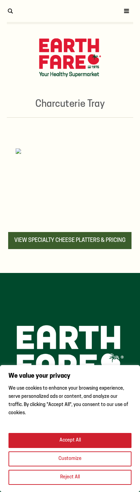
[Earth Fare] (70, 58)
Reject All (70, 477)
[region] (70, 428)
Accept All (70, 440)
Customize (70, 458)
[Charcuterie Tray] (70, 185)
